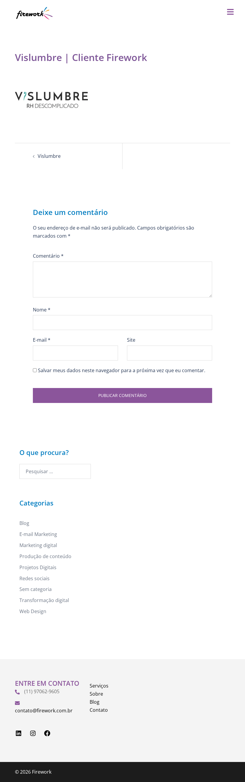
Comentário (48, 256)
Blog (24, 523)
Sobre (96, 694)
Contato (99, 710)
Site (131, 340)
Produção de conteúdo (45, 556)
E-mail (41, 340)
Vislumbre (49, 156)
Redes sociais (34, 578)
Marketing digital (38, 545)
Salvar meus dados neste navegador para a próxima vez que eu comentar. (121, 370)
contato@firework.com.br (44, 710)
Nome (41, 309)
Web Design (32, 611)
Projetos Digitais (37, 567)
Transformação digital (44, 600)
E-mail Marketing (38, 534)
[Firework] (34, 13)
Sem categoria (35, 589)
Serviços (99, 685)
